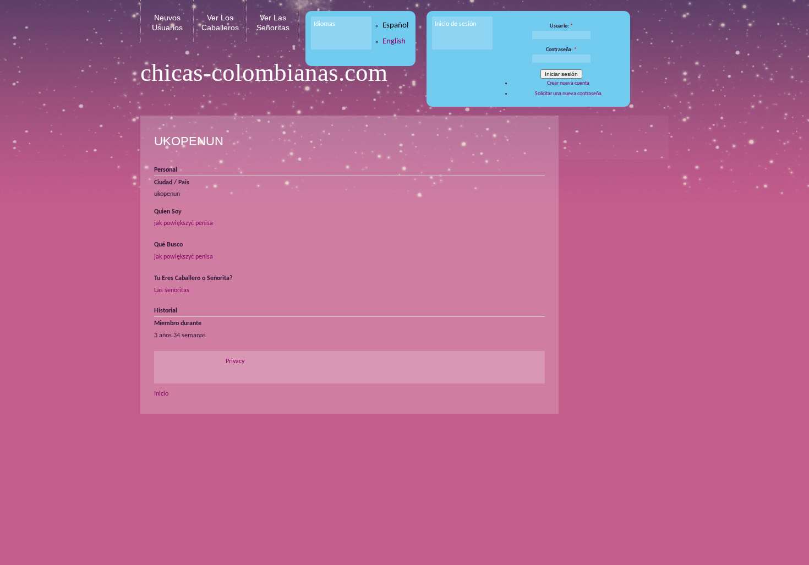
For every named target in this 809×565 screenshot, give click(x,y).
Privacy (235, 361)
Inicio (161, 394)
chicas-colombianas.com (263, 72)
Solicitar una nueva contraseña (568, 94)
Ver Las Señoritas (272, 22)
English (394, 41)
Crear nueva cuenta (568, 83)
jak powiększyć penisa (183, 223)
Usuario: (561, 26)
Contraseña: (561, 50)
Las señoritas (171, 290)
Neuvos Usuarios (167, 22)
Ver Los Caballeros (220, 22)
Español (395, 25)
